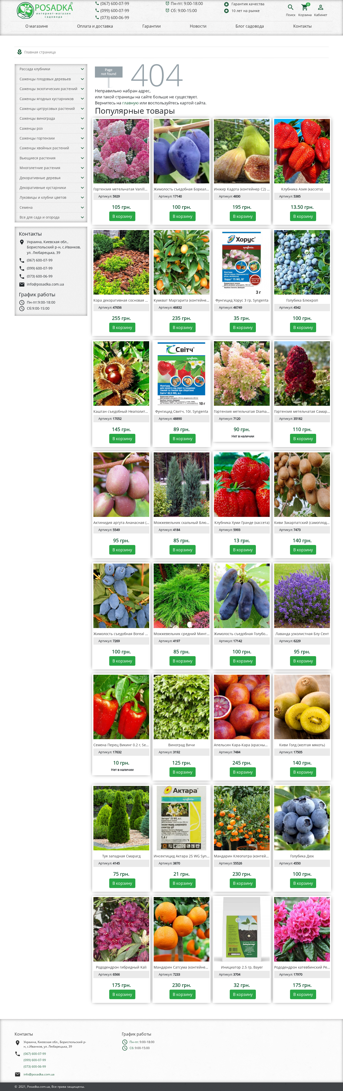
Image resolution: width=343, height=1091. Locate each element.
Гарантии (151, 26)
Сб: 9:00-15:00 (184, 10)
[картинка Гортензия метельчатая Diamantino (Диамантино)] (242, 373)
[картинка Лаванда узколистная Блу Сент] (302, 596)
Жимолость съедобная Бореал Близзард (188, 189)
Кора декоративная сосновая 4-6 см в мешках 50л (136, 300)
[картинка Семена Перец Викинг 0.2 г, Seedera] (121, 707)
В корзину (122, 216)
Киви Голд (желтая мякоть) (302, 744)
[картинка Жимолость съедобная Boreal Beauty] (121, 596)
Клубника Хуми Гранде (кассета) (241, 522)
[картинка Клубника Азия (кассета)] (302, 151)
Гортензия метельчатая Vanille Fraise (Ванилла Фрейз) (140, 189)
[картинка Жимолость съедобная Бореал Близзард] (181, 151)
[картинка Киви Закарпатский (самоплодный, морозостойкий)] (302, 484)
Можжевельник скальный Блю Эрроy (186, 522)
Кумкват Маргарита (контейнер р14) (185, 300)
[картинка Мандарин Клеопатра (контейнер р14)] (242, 818)
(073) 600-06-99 (114, 17)
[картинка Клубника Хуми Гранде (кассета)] (242, 484)
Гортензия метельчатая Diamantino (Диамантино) (257, 411)
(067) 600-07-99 (114, 3)
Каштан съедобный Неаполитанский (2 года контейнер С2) (144, 411)
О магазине (36, 26)
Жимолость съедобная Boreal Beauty (125, 633)
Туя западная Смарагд (121, 856)
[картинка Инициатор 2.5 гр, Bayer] (242, 929)
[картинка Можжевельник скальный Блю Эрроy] (181, 484)
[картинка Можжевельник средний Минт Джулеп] (181, 596)
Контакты (302, 26)
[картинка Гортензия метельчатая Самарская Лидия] (302, 373)
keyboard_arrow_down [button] (82, 69)
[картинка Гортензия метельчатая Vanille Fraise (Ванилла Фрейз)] (121, 151)
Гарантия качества (244, 4)
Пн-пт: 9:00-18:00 (187, 3)
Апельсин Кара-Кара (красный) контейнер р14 (254, 744)
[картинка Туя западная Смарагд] (121, 818)
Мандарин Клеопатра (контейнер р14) (247, 856)
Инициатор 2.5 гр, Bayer (242, 967)
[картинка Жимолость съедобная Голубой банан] (242, 596)
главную (130, 103)
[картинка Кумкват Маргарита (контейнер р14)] (181, 262)
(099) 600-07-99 (114, 10)
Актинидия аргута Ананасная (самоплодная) (131, 522)
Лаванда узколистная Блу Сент (302, 633)
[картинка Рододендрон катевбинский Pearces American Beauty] (302, 929)
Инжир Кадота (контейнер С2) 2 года (245, 189)
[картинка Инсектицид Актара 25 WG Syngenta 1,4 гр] (181, 818)
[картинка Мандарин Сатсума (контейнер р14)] (181, 929)
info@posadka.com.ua (39, 1074)
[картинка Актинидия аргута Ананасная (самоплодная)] (121, 484)
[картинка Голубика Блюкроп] (302, 262)
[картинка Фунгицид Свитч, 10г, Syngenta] (181, 373)
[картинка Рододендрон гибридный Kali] (121, 929)
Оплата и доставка (95, 26)
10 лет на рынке (241, 10)
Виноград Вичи (181, 744)
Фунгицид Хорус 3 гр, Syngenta (241, 300)
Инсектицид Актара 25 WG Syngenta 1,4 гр (190, 856)
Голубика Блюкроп (302, 300)
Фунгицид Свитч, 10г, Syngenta (181, 411)
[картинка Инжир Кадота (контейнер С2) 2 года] (242, 151)
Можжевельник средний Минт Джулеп (187, 633)
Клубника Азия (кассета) (302, 189)
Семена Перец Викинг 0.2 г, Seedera (124, 744)
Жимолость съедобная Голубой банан (246, 633)
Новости (198, 26)
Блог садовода (250, 26)
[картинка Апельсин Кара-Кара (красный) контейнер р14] (242, 707)
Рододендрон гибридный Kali (121, 967)
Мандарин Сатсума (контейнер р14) (185, 967)
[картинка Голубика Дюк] (302, 818)
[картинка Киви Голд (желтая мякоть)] (302, 707)
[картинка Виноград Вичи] (181, 707)
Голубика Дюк (302, 856)
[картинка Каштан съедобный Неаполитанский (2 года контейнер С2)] (121, 373)
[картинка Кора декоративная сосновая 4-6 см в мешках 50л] (121, 262)
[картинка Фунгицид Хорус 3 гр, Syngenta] (242, 262)
